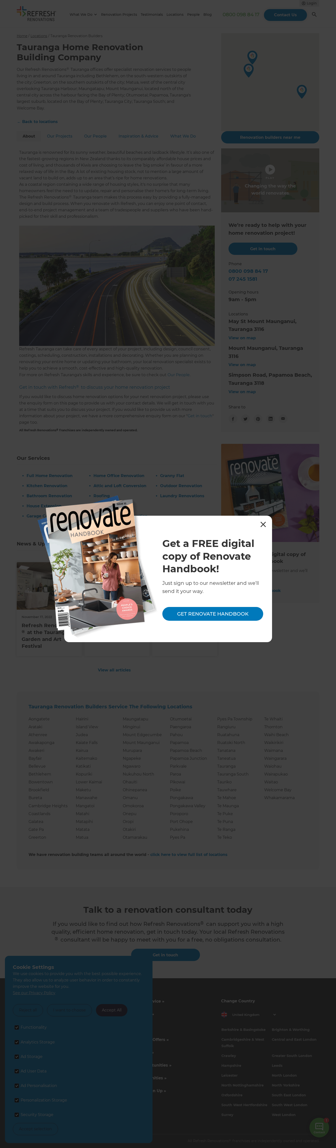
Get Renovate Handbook (212, 614)
